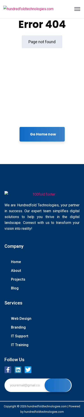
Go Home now (43, 134)
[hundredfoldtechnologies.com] (28, 9)
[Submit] (58, 385)
